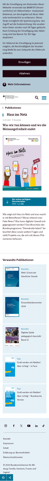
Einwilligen (24, 62)
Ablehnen (24, 73)
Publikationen (13, 107)
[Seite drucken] (3, 477)
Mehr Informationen (19, 84)
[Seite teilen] (10, 477)
